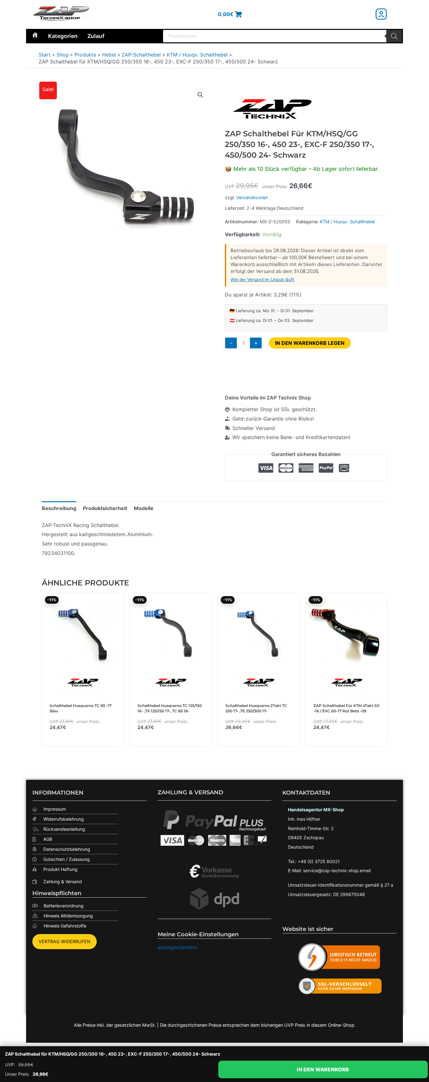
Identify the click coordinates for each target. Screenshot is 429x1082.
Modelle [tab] (144, 508)
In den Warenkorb (323, 1069)
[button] (200, 95)
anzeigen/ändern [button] (177, 947)
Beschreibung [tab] (59, 508)
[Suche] (394, 36)
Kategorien (63, 36)
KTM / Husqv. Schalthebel (347, 221)
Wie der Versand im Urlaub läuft (262, 279)
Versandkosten (252, 197)
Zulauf (96, 36)
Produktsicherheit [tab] (105, 508)
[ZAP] (272, 108)
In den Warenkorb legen (310, 343)
